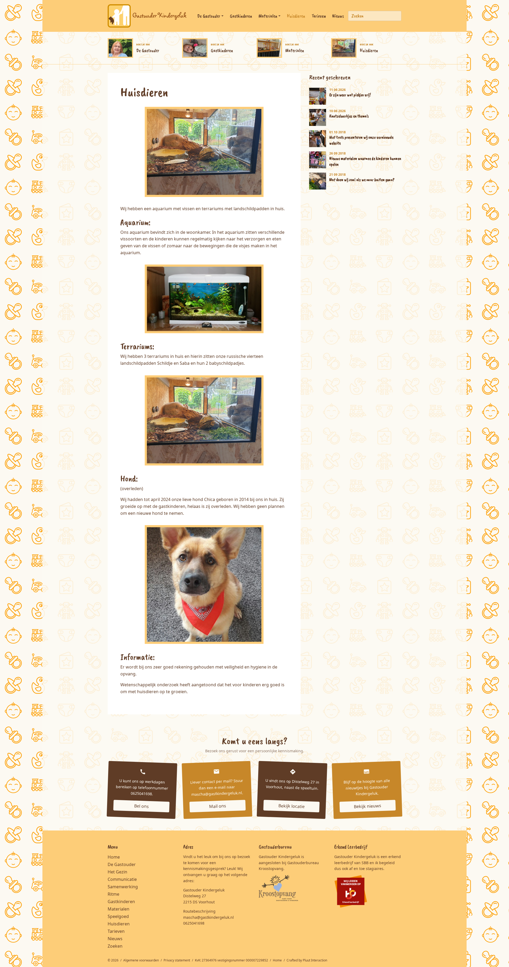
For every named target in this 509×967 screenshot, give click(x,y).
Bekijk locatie (291, 806)
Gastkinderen (241, 16)
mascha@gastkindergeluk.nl (208, 917)
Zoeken (115, 946)
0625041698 (193, 923)
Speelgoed (118, 916)
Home (114, 857)
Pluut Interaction (315, 960)
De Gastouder (208, 16)
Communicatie (122, 879)
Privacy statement (177, 960)
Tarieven (318, 16)
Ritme (113, 894)
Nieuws (338, 16)
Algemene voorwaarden (141, 960)
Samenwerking (123, 887)
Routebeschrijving (199, 911)
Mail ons (217, 806)
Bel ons (141, 806)
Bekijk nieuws (367, 806)
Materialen (267, 16)
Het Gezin (117, 872)
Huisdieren (296, 16)
